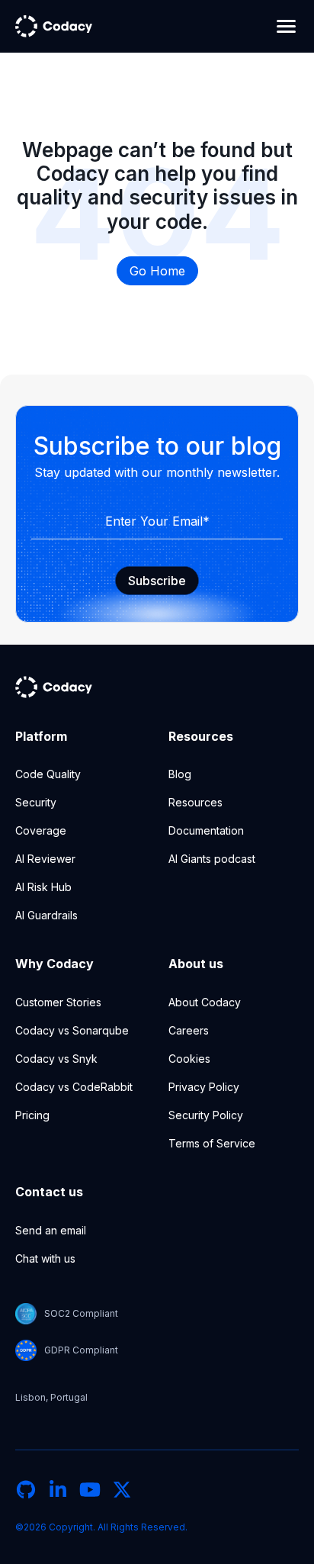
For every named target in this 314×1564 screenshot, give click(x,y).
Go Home (157, 270)
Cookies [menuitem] (189, 1058)
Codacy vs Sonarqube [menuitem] (72, 1030)
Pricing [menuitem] (32, 1115)
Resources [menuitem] (195, 802)
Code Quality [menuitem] (48, 774)
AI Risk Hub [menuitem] (43, 886)
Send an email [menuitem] (50, 1230)
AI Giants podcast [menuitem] (211, 858)
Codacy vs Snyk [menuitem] (56, 1058)
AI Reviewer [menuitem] (45, 858)
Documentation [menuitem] (206, 830)
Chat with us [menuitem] (45, 1258)
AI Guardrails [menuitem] (46, 915)
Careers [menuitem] (188, 1030)
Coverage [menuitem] (40, 830)
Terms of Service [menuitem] (211, 1143)
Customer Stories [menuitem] (58, 1002)
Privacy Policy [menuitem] (203, 1086)
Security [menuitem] (35, 802)
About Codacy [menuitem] (204, 1002)
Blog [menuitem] (179, 774)
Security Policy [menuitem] (205, 1115)
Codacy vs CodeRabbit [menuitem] (74, 1086)
